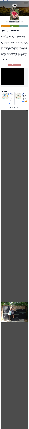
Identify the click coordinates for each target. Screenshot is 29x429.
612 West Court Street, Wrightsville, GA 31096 (12, 100)
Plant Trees (12, 103)
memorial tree (10, 59)
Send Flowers (26, 100)
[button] (4, 95)
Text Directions (10, 103)
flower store (21, 59)
